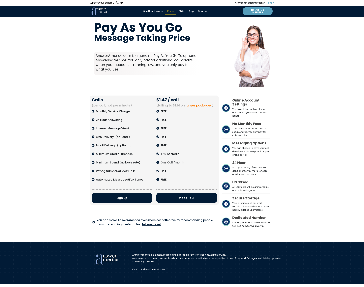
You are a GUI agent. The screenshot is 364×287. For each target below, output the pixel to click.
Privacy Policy (138, 269)
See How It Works (153, 11)
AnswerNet (161, 258)
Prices (170, 11)
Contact (203, 11)
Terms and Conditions (155, 269)
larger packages (199, 105)
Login (271, 2)
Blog (191, 11)
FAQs (181, 11)
